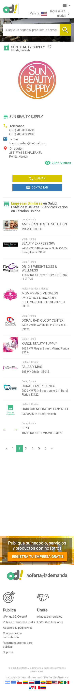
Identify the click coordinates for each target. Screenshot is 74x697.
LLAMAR (37, 178)
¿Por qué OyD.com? (15, 616)
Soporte (8, 652)
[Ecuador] (43, 682)
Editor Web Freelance (50, 622)
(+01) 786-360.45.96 (22, 130)
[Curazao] (37, 682)
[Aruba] (13, 682)
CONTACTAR (37, 187)
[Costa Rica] (31, 682)
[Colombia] (25, 682)
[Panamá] (31, 687)
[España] (49, 682)
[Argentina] (7, 682)
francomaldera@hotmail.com (27, 143)
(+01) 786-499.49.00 (22, 134)
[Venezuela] (43, 687)
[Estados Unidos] (54, 682)
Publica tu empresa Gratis (19, 622)
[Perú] (37, 687)
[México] (66, 682)
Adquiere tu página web (18, 627)
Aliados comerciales (49, 616)
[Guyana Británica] (60, 682)
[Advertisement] (37, 495)
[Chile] (19, 682)
